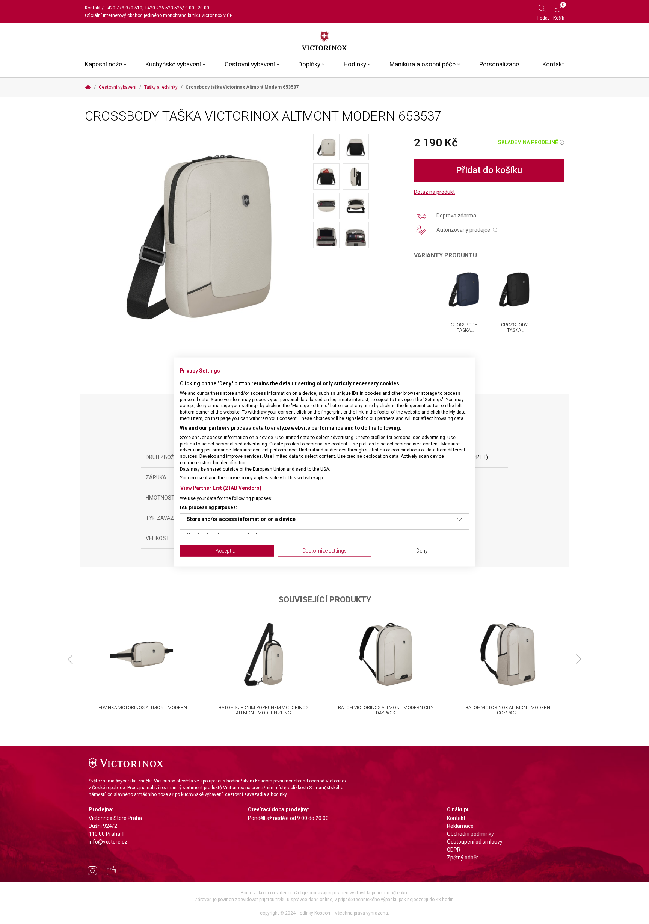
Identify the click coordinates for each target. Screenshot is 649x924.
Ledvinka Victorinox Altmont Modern (141, 707)
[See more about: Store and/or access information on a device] (460, 519)
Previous (70, 659)
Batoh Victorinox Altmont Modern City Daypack (385, 710)
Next (579, 659)
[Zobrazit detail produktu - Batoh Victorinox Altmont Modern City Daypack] (385, 654)
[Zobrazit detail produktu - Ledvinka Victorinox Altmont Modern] (141, 654)
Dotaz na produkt (434, 192)
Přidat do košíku (489, 170)
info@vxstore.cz (108, 842)
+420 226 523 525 (163, 8)
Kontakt (93, 8)
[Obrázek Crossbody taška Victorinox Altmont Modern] (199, 237)
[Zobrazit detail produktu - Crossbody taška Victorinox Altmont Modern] (463, 289)
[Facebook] (111, 872)
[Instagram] (92, 872)
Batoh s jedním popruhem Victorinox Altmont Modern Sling (263, 710)
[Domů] (88, 87)
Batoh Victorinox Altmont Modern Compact (507, 710)
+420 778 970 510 (123, 8)
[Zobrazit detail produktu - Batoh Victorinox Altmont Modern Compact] (507, 654)
